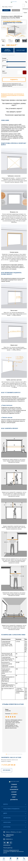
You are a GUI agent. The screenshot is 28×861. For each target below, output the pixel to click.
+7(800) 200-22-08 (9, 835)
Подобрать (14, 79)
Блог (14, 797)
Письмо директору (7, 847)
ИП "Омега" (14, 713)
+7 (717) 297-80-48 (8, 765)
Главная (14, 784)
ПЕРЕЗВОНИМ (6, 770)
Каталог (14, 792)
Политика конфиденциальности (11, 850)
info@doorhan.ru (9, 839)
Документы (14, 799)
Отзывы (14, 794)
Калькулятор (14, 789)
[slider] (7, 61)
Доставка (14, 787)
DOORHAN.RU (6, 845)
